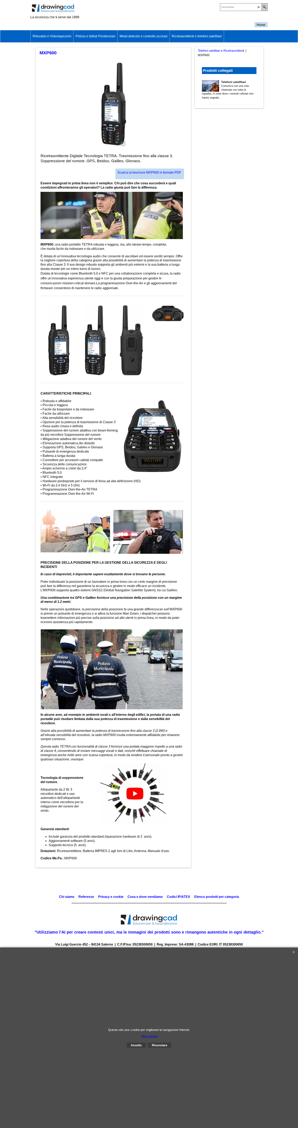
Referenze (86, 896)
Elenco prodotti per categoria (216, 896)
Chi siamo (66, 896)
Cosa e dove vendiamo (145, 896)
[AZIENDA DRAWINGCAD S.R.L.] (65, 8)
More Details (149, 1036)
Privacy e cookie (110, 896)
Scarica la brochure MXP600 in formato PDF (149, 172)
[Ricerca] (264, 7)
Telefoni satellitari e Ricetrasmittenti (221, 50)
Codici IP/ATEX (178, 896)
